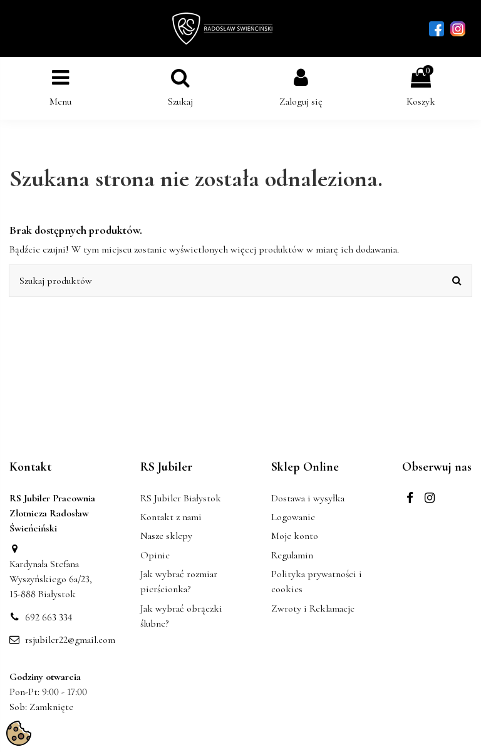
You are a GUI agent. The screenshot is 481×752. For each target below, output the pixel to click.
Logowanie (293, 517)
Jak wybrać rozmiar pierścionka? (178, 581)
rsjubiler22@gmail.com (70, 640)
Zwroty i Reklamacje (312, 608)
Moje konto (294, 536)
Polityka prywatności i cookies (316, 581)
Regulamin (292, 555)
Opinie (155, 555)
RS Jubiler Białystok (180, 498)
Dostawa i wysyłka (307, 498)
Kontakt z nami (171, 517)
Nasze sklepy (166, 536)
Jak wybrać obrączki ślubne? (181, 616)
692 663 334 (49, 617)
